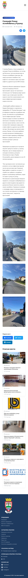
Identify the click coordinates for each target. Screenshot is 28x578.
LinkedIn (8, 342)
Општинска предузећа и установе (9, 544)
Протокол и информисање (7, 523)
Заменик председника (6, 521)
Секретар (3, 534)
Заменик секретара (5, 536)
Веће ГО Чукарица (5, 525)
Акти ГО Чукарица (5, 542)
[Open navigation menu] (25, 5)
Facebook (8, 337)
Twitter (19, 337)
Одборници (4, 538)
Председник (4, 519)
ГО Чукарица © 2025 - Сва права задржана (14, 575)
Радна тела (3, 540)
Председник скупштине (6, 532)
